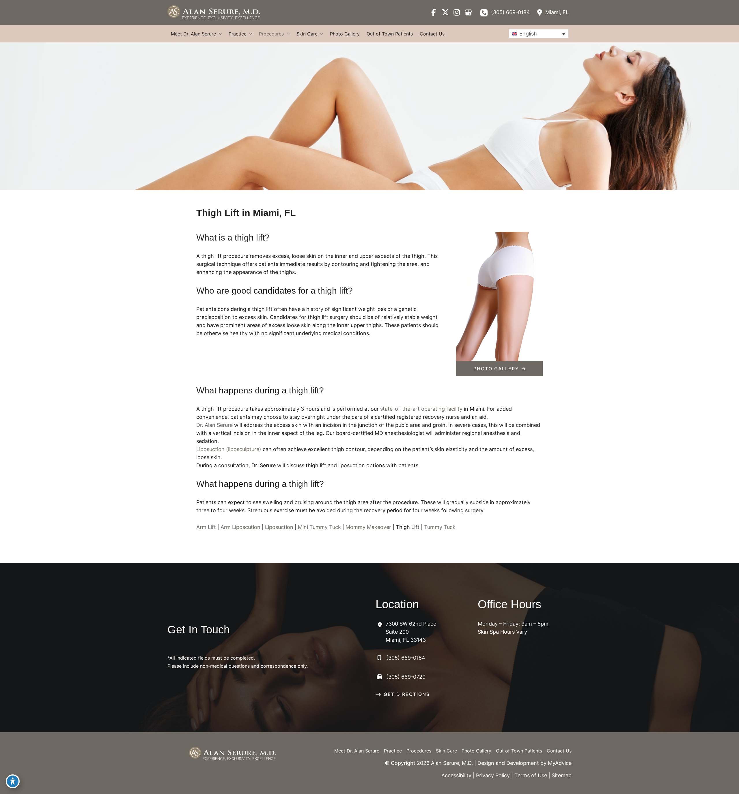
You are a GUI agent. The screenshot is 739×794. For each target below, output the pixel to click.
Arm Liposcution (240, 527)
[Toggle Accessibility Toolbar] (13, 781)
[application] (219, 33)
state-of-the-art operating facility (421, 409)
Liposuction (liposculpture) (228, 449)
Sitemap (562, 775)
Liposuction (279, 527)
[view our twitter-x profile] (445, 12)
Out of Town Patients (519, 751)
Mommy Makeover (368, 527)
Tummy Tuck (440, 527)
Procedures (418, 751)
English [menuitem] (528, 34)
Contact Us (559, 751)
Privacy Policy (493, 775)
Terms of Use (530, 775)
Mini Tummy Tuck (319, 527)
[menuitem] (539, 33)
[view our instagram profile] (456, 12)
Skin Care (446, 751)
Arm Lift (206, 527)
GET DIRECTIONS (407, 694)
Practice (393, 751)
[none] (539, 33)
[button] (499, 368)
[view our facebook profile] (433, 12)
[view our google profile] (468, 12)
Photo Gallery (476, 751)
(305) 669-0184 (510, 12)
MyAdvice (560, 763)
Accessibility (456, 775)
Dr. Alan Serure (214, 425)
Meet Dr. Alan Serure (356, 751)
